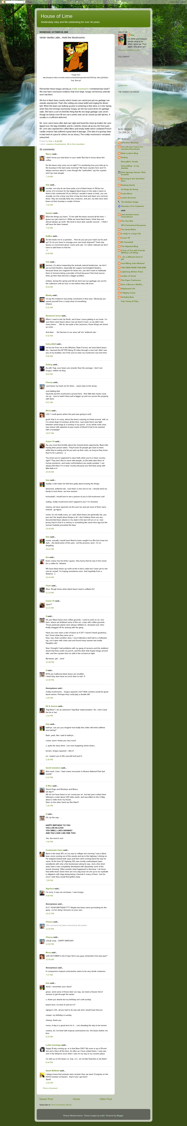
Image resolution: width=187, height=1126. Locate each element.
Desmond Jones (53, 316)
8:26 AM (49, 254)
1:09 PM (49, 698)
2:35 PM (49, 760)
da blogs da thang (129, 189)
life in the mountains (76, 144)
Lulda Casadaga (53, 1045)
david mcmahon (53, 768)
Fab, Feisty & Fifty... (130, 301)
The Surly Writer (128, 230)
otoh (123, 210)
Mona (48, 411)
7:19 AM (49, 177)
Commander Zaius (54, 850)
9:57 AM (49, 402)
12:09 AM (50, 959)
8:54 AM (49, 287)
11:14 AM (50, 593)
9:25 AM (49, 1037)
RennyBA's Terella (129, 162)
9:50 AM (49, 356)
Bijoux (49, 154)
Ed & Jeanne (51, 706)
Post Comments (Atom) (61, 1105)
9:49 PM (49, 896)
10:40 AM (50, 529)
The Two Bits (127, 221)
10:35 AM (50, 472)
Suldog (49, 365)
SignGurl (50, 889)
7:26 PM (49, 806)
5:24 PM (49, 777)
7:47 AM (49, 975)
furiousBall (51, 344)
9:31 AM (49, 308)
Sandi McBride (52, 1071)
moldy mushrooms (80, 89)
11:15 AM (50, 608)
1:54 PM (49, 716)
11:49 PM (50, 929)
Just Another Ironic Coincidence (130, 216)
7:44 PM (49, 842)
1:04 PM (49, 1083)
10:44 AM (50, 577)
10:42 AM (50, 549)
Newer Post (46, 1099)
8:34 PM (49, 1062)
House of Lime (57, 16)
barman (49, 213)
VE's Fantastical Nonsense (133, 225)
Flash (48, 586)
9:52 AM (49, 374)
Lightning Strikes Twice (132, 272)
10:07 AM (50, 433)
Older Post (106, 1099)
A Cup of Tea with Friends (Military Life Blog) (133, 251)
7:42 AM (49, 228)
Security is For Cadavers (132, 206)
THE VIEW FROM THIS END (133, 268)
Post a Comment (50, 1088)
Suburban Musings (130, 143)
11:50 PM (50, 944)
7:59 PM (49, 880)
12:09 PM (50, 680)
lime (48, 185)
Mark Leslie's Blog (129, 153)
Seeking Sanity (128, 185)
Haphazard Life (128, 289)
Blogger (120, 1116)
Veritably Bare (127, 297)
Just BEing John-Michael (133, 263)
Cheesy (49, 382)
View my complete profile (129, 50)
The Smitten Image (129, 202)
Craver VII (125, 238)
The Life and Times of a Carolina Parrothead (132, 148)
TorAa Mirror (127, 194)
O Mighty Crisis (128, 293)
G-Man (49, 786)
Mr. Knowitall (127, 242)
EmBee (49, 236)
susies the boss (128, 198)
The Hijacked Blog (129, 246)
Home (76, 1099)
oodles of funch (128, 276)
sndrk (102, 1116)
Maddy (49, 295)
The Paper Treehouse (131, 280)
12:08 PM (50, 662)
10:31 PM (50, 914)
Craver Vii (50, 441)
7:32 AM (49, 205)
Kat (47, 557)
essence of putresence (56, 144)
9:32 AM (49, 336)
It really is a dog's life (131, 234)
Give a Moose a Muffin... (132, 284)
